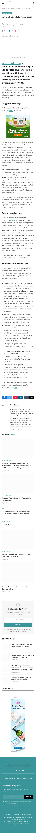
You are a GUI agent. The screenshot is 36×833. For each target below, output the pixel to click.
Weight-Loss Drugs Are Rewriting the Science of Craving (22, 656)
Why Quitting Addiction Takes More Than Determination (21, 645)
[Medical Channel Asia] (18, 3)
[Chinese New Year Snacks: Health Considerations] (18, 572)
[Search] (33, 3)
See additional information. (18, 825)
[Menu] (3, 3)
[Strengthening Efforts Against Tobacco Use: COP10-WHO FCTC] (18, 539)
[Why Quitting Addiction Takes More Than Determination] (6, 647)
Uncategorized (7, 13)
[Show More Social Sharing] (18, 30)
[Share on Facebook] (9, 30)
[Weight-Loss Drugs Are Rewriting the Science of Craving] (6, 658)
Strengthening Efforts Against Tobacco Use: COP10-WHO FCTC (16, 555)
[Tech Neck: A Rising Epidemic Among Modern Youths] (6, 680)
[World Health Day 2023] (18, 45)
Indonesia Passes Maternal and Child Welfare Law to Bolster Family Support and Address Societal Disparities (16, 466)
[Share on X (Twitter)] (12, 30)
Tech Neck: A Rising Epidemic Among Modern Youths (21, 678)
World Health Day (11, 63)
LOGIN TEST (6, 524)
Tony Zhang (10, 25)
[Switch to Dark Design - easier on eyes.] (30, 3)
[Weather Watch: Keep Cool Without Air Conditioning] (18, 483)
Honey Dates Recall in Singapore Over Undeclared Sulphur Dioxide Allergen (16, 512)
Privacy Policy (16, 631)
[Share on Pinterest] (15, 30)
